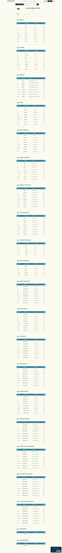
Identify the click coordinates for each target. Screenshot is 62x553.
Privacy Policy (54, 549)
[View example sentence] (43, 25)
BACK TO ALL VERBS (20, 4)
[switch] (54, 1)
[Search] (38, 4)
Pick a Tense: (18, 13)
